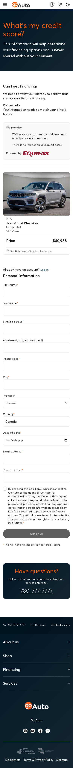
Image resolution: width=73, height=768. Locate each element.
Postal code (11, 358)
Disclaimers (12, 760)
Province (9, 395)
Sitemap (62, 760)
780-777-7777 (36, 591)
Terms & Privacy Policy (38, 760)
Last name (10, 303)
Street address (13, 321)
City (6, 377)
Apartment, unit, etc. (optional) (23, 340)
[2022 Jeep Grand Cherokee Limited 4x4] (36, 194)
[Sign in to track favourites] (64, 177)
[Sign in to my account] (68, 4)
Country (9, 414)
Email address (13, 451)
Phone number (13, 470)
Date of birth (12, 432)
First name (10, 284)
